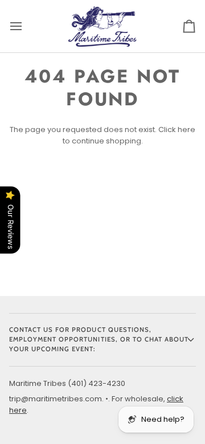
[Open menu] (26, 26)
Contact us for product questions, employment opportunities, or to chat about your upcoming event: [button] (98, 339)
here (186, 129)
